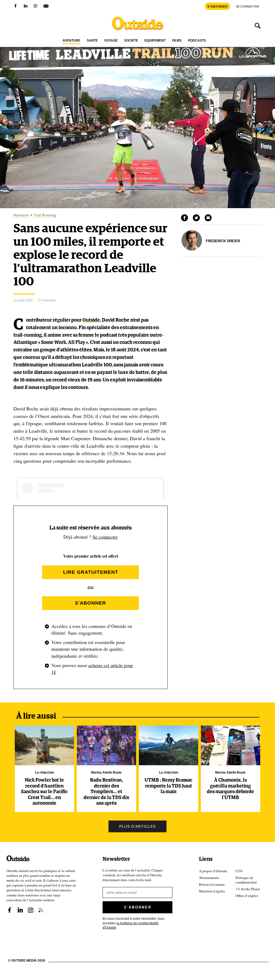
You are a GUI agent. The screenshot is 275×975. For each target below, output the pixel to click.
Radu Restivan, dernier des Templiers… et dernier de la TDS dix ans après (106, 792)
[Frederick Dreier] (191, 249)
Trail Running (45, 215)
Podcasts (197, 40)
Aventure (71, 40)
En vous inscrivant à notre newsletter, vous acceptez (133, 923)
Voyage (111, 40)
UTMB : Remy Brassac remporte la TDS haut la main (168, 786)
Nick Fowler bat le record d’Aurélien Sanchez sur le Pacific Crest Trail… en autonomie (44, 792)
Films (177, 40)
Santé (92, 40)
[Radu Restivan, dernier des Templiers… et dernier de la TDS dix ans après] (106, 745)
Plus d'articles (137, 826)
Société (131, 40)
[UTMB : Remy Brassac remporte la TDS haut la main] (168, 745)
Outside (91, 320)
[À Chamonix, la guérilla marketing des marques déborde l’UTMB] (230, 745)
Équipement (155, 40)
